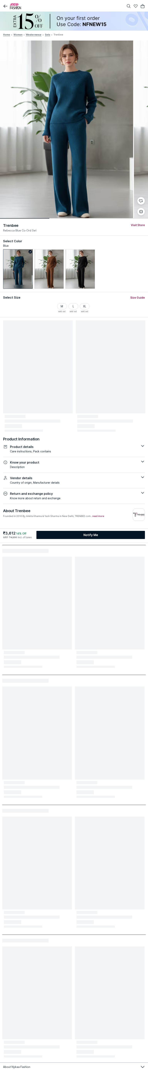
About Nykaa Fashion (16, 1066)
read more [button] (98, 516)
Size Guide (137, 297)
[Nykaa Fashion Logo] (66, 6)
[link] (18, 269)
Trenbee (10, 225)
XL (84, 306)
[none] (74, 21)
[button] (5, 6)
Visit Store (138, 225)
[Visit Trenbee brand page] (139, 515)
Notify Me (90, 535)
